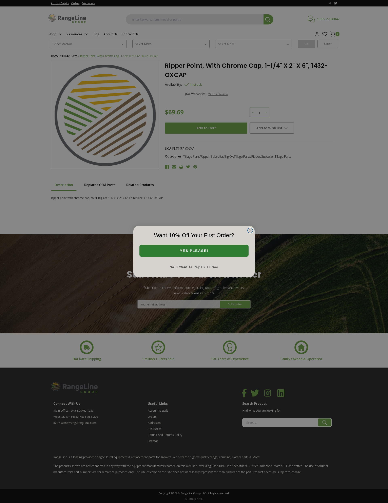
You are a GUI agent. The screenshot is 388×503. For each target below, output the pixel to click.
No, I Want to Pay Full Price (194, 266)
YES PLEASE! (194, 251)
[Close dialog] (250, 230)
